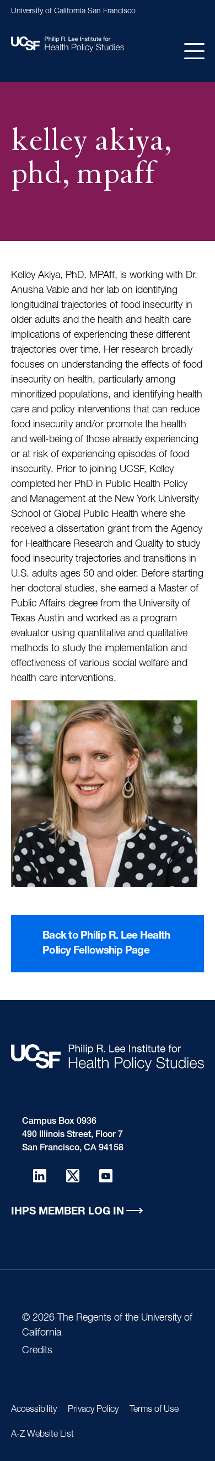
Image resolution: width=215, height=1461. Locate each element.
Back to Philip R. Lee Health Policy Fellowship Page (106, 943)
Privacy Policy (93, 1410)
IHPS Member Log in (67, 1212)
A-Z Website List (42, 1435)
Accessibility (34, 1410)
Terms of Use (154, 1410)
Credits (37, 1351)
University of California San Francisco (73, 11)
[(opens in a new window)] (39, 1175)
